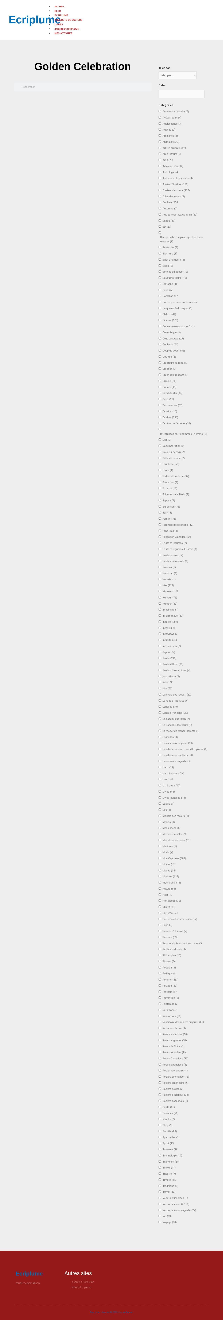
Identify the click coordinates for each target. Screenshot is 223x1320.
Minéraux (170, 846)
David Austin (172, 393)
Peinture (170, 937)
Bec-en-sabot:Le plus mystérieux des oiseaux (181, 239)
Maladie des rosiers (176, 816)
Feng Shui (170, 531)
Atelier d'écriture (175, 184)
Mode (168, 852)
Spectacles (171, 1137)
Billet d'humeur (174, 259)
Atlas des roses (174, 196)
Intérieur (169, 628)
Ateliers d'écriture (176, 190)
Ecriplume (35, 20)
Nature (169, 888)
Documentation (173, 446)
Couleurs (170, 344)
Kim (167, 688)
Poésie (169, 967)
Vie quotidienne (176, 1204)
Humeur (170, 597)
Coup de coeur (174, 350)
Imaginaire (170, 609)
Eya (167, 512)
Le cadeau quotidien (176, 718)
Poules (170, 985)
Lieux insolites (173, 773)
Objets (169, 906)
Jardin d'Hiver (173, 664)
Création (169, 368)
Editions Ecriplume (176, 476)
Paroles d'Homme (175, 931)
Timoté (169, 1179)
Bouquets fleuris (175, 277)
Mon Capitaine (174, 858)
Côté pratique (173, 338)
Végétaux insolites (175, 1198)
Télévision (171, 1161)
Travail (169, 1191)
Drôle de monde (174, 458)
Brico (167, 290)
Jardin (169, 658)
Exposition (171, 506)
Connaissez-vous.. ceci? (179, 326)
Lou (167, 809)
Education (170, 482)
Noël (168, 894)
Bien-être (170, 253)
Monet (169, 864)
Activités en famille (176, 111)
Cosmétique (172, 332)
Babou (169, 220)
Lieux (168, 767)
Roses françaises (175, 1058)
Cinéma (170, 320)
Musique (171, 876)
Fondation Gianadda (177, 536)
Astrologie (171, 172)
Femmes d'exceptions (178, 524)
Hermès (169, 579)
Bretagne (170, 284)
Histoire (170, 591)
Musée (169, 870)
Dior (167, 439)
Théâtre (169, 1173)
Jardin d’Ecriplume (67, 29)
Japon (169, 652)
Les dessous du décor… (178, 755)
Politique (169, 973)
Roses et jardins (175, 1052)
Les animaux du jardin (178, 743)
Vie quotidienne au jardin (179, 1210)
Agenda (169, 129)
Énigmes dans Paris (176, 494)
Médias (169, 822)
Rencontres (172, 1016)
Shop (167, 1125)
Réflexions (171, 1010)
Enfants (170, 488)
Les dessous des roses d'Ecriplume (185, 749)
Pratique (170, 991)
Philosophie (172, 955)
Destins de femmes (177, 423)
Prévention (171, 997)
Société (170, 1131)
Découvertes (173, 405)
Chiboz (169, 314)
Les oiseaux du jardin (177, 761)
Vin (167, 1216)
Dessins (170, 411)
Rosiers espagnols (175, 1101)
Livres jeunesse (174, 797)
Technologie (172, 1155)
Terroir (169, 1167)
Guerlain (169, 567)
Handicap (170, 573)
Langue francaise (175, 712)
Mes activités (63, 33)
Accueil (59, 6)
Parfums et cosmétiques (180, 919)
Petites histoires (174, 949)
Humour (170, 603)
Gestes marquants (175, 561)
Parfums (170, 913)
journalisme (171, 676)
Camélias (171, 296)
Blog (58, 11)
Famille (169, 518)
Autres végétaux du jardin (180, 214)
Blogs (168, 265)
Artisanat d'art (173, 166)
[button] (135, 2)
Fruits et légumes (175, 543)
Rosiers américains (176, 1082)
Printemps (170, 1003)
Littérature (171, 785)
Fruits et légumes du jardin (180, 549)
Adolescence (172, 123)
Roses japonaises (175, 1064)
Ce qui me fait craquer (177, 308)
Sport (168, 1143)
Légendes (170, 737)
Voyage (170, 1222)
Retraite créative (174, 1028)
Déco (168, 399)
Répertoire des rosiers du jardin (183, 1022)
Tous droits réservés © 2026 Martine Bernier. (111, 1312)
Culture (169, 387)
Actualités (172, 117)
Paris (167, 925)
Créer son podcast (175, 374)
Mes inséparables (175, 834)
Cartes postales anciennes (180, 302)
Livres (59, 24)
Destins (170, 417)
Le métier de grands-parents (181, 731)
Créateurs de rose (175, 362)
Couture (169, 356)
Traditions (170, 1186)
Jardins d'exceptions (176, 670)
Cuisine (169, 381)
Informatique (173, 615)
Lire (168, 779)
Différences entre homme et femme (184, 433)
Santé (169, 1107)
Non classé (172, 900)
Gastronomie (173, 555)
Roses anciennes (175, 1034)
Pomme (170, 979)
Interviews (170, 633)
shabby (169, 1119)
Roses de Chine (173, 1046)
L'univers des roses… (177, 694)
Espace (169, 500)
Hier (168, 585)
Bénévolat (170, 247)
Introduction (172, 646)
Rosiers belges (173, 1088)
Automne (170, 208)
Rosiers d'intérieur (176, 1094)
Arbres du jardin (174, 148)
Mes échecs (171, 828)
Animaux (171, 141)
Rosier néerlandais (175, 1070)
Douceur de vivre (174, 452)
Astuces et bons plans (178, 178)
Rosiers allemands (176, 1076)
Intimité (170, 640)
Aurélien (171, 202)
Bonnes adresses (175, 271)
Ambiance (171, 135)
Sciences (170, 1113)
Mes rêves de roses (177, 840)
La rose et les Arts (175, 700)
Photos (169, 961)
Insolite (170, 621)
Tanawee (170, 1149)
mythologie (172, 882)
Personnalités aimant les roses (182, 943)
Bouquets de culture (68, 20)
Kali (168, 682)
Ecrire (168, 470)
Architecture (172, 154)
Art (168, 160)
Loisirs (168, 803)
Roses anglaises (175, 1040)
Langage (170, 706)
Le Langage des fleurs (177, 725)
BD (167, 226)
